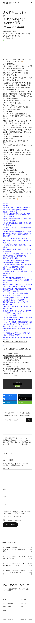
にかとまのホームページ (11, 3)
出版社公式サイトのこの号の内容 (15, 342)
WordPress (29, 619)
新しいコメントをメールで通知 (12, 517)
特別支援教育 (20, 27)
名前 (4, 489)
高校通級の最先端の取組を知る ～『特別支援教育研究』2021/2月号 (17, 357)
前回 (16, 114)
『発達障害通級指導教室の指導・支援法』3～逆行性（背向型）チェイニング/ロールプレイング (17, 371)
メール (5, 496)
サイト (4, 504)
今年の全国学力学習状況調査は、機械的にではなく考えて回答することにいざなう (10, 441)
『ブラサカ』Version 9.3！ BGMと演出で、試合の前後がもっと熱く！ (14, 572)
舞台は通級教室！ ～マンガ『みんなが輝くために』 (17, 363)
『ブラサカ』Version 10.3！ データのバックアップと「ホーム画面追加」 (14, 549)
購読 (29, 420)
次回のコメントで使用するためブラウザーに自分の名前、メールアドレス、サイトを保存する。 (17, 512)
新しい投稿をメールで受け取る (12, 520)
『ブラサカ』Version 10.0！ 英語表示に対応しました (14, 557)
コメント (6, 468)
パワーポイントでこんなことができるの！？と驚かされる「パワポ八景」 (25, 441)
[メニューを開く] (31, 3)
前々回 (21, 114)
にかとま (9, 27)
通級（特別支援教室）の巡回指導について (16, 350)
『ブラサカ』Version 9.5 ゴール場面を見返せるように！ (14, 564)
